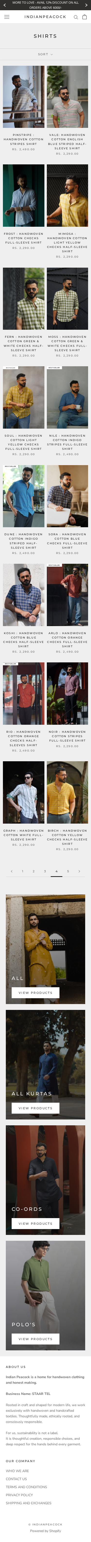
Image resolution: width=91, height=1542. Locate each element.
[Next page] (79, 871)
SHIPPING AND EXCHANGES (28, 1503)
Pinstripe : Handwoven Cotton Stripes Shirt (24, 139)
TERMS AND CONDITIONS (26, 1487)
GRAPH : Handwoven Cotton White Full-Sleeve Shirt (23, 835)
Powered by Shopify (45, 1531)
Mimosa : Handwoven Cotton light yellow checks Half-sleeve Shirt (67, 242)
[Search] (76, 17)
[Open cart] (85, 16)
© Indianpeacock (45, 1524)
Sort (44, 54)
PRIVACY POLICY (19, 1495)
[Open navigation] (6, 17)
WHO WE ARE (17, 1471)
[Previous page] (11, 871)
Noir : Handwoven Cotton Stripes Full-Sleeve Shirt (67, 736)
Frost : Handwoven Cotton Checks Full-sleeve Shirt (23, 238)
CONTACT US (16, 1479)
